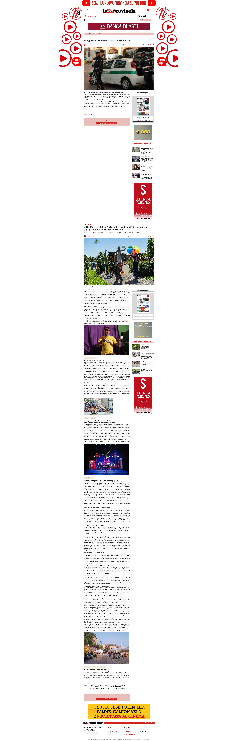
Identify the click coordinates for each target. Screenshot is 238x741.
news (90, 114)
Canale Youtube (91, 9)
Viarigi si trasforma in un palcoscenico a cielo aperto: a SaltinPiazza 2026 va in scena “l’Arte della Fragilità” (147, 356)
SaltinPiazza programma (119, 685)
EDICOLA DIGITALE (143, 16)
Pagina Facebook (86, 9)
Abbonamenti (149, 16)
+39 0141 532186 (112, 730)
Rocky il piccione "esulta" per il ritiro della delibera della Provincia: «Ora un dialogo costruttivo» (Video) (147, 151)
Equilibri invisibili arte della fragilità (100, 690)
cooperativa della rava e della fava (100, 688)
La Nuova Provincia (92, 33)
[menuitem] (91, 20)
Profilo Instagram (88, 9)
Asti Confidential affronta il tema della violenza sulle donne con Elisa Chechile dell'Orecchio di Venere (147, 177)
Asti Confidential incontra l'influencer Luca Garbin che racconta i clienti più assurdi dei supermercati (147, 160)
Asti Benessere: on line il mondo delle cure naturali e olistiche (147, 363)
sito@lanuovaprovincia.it (112, 734)
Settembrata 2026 (92, 16)
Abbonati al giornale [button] (143, 120)
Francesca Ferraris (115, 686)
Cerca (148, 10)
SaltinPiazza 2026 (120, 688)
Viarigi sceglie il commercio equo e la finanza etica (146, 347)
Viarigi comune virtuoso (120, 690)
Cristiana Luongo (90, 236)
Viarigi (91, 685)
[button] (152, 10)
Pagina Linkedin (94, 9)
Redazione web (90, 44)
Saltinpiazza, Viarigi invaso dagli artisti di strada (146, 370)
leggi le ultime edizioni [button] (142, 117)
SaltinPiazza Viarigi (102, 685)
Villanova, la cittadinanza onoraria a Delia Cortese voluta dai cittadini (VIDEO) (147, 168)
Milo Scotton (95, 686)
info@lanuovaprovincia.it (113, 731)
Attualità (102, 34)
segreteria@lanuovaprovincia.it (114, 732)
